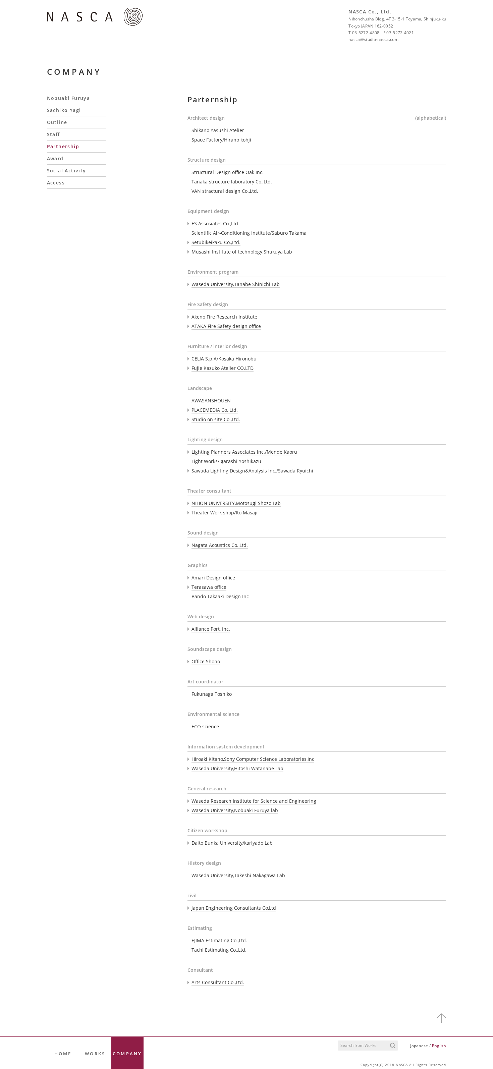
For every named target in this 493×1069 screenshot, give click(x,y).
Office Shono (205, 661)
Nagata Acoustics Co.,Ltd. (219, 545)
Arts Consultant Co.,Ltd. (217, 982)
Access (56, 182)
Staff (53, 134)
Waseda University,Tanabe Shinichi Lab (235, 284)
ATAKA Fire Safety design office (226, 326)
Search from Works (358, 1045)
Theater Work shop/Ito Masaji (224, 512)
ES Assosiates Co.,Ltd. (215, 223)
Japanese (419, 1046)
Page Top (441, 1018)
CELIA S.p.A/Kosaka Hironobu (224, 358)
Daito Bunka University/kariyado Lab (232, 843)
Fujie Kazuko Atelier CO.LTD (222, 368)
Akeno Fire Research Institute (224, 317)
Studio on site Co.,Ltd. (215, 419)
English (439, 1046)
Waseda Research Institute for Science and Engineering (253, 801)
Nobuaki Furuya (68, 98)
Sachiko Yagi (64, 110)
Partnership (63, 146)
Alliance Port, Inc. (210, 629)
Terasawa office (208, 587)
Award (55, 158)
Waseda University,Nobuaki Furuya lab (234, 810)
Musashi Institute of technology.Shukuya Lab (241, 251)
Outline (57, 122)
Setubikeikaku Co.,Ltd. (215, 242)
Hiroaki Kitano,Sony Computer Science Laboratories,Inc (252, 759)
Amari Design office (213, 577)
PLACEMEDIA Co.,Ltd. (214, 410)
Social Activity (66, 170)
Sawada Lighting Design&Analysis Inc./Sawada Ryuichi (252, 470)
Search (392, 1046)
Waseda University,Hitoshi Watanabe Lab (237, 768)
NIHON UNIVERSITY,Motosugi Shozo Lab (236, 503)
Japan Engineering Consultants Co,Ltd (233, 908)
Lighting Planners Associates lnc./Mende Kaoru (244, 452)
